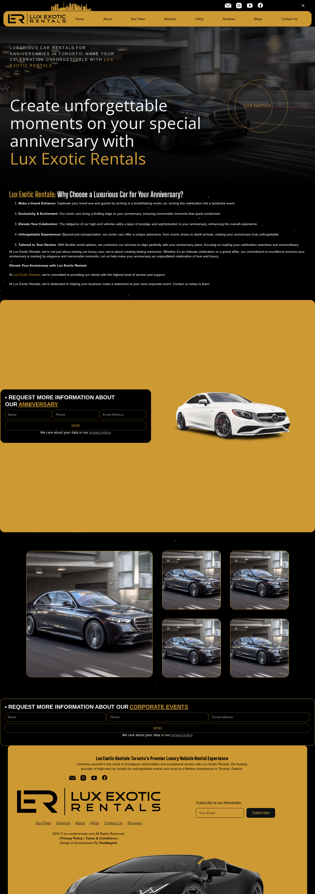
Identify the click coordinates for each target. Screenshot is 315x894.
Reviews (135, 823)
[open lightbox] (89, 614)
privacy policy (99, 432)
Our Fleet (43, 823)
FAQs (94, 823)
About (80, 823)
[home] (37, 18)
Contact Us (113, 823)
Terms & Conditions (101, 838)
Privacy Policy (72, 838)
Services (63, 823)
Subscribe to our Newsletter (218, 803)
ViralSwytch (108, 843)
